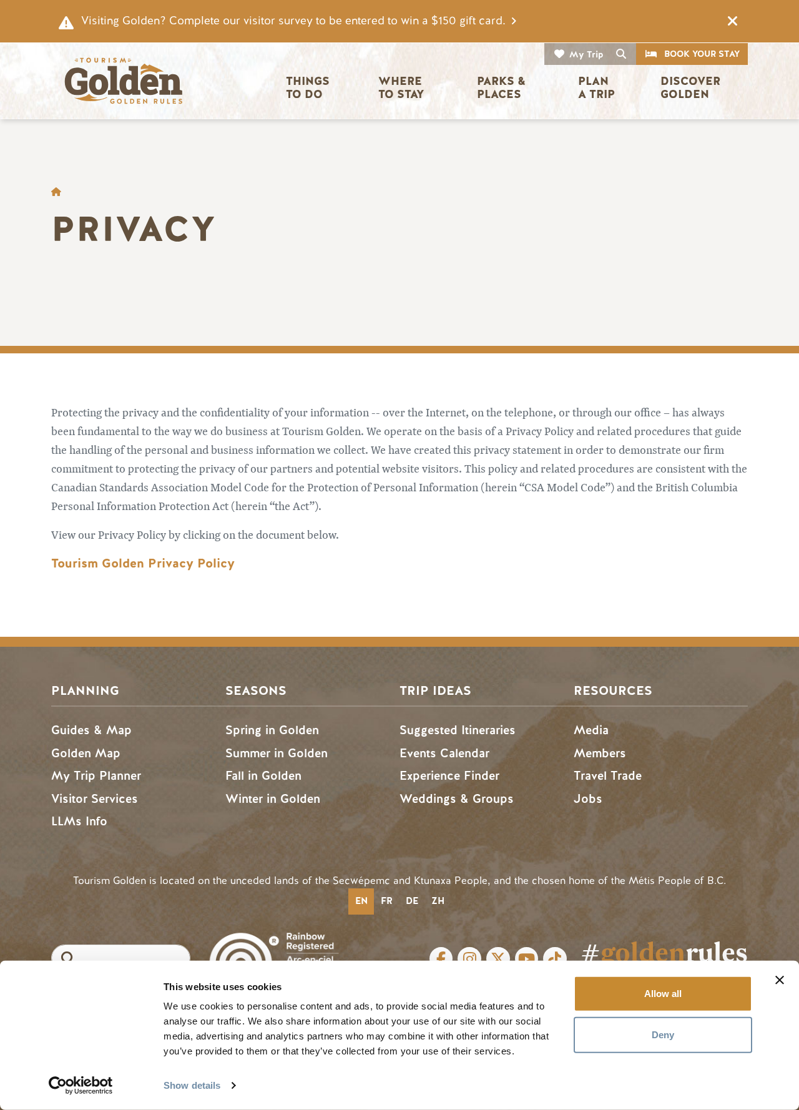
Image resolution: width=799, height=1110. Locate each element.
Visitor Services (94, 799)
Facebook (441, 959)
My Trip (586, 55)
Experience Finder (449, 775)
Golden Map (85, 753)
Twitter (498, 959)
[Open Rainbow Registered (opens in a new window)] (273, 951)
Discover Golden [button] (691, 88)
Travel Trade (608, 775)
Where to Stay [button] (401, 88)
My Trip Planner (96, 775)
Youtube (527, 959)
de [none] (412, 901)
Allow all (663, 993)
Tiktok (555, 959)
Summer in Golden (276, 753)
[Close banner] (779, 980)
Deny (663, 1034)
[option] (386, 901)
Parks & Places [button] (503, 88)
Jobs (588, 799)
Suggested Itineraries (458, 730)
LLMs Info (79, 821)
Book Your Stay (702, 54)
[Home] (123, 80)
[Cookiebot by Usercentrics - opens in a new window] (80, 1085)
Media (591, 730)
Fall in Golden (263, 775)
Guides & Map (91, 730)
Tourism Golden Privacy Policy (143, 563)
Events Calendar (444, 753)
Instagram (469, 959)
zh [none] (437, 901)
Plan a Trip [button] (596, 88)
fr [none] (387, 901)
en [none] (361, 901)
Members (600, 753)
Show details (192, 1085)
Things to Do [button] (309, 88)
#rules (664, 952)
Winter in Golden (272, 799)
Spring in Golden (272, 730)
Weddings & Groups (457, 799)
